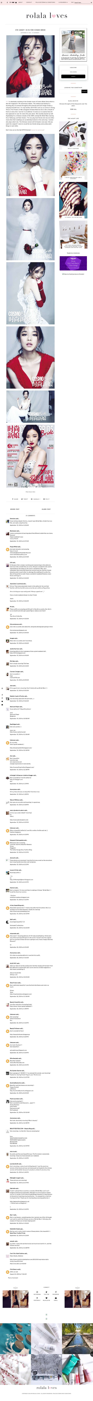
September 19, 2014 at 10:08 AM (20, 718)
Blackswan (13, 531)
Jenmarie (12, 858)
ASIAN (13, 27)
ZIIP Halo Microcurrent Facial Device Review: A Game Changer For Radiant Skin (73, 246)
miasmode (13, 933)
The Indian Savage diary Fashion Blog (21, 850)
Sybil (11, 919)
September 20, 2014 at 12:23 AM (20, 927)
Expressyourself (15, 1108)
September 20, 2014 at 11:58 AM (20, 996)
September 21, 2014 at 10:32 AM (20, 1112)
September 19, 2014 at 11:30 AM (20, 734)
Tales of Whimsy (15, 800)
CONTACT (29, 2)
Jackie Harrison (14, 649)
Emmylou (13, 518)
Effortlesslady (14, 1058)
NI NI (48, 27)
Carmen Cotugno (15, 671)
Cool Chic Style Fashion (17, 1253)
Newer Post (14, 509)
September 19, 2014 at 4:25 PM (19, 822)
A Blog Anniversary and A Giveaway (73, 178)
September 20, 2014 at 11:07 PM (19, 1077)
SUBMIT (73, 76)
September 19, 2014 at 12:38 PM (19, 769)
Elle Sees (12, 661)
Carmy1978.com (15, 677)
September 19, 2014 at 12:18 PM (19, 750)
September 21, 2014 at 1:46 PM (19, 1172)
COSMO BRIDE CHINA (30, 27)
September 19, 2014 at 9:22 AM (19, 701)
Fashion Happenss (15, 832)
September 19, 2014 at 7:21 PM (19, 899)
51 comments (35, 32)
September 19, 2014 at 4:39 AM (19, 632)
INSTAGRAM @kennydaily (18, 1140)
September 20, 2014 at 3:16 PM (19, 1023)
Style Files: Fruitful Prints (17, 1233)
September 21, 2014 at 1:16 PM (19, 1158)
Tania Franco (14, 982)
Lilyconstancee (14, 624)
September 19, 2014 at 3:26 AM (19, 601)
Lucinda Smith (14, 1164)
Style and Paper (14, 706)
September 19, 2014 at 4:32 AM (19, 618)
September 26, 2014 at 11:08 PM (19, 1248)
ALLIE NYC (13, 963)
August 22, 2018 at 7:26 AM (18, 1274)
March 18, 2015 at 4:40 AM (18, 1263)
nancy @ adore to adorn (17, 810)
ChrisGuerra (13, 1269)
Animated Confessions (16, 925)
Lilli (11, 562)
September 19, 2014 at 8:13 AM (19, 666)
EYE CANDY (43, 27)
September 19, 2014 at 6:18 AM (19, 643)
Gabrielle (13, 1188)
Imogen (12, 638)
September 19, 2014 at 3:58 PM (19, 804)
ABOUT (20, 2)
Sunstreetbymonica (16, 1083)
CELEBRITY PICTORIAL (20, 27)
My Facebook (14, 1110)
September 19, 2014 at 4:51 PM (19, 852)
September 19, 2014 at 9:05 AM (19, 690)
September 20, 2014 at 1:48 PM (19, 1008)
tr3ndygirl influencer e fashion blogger (21, 775)
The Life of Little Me (16, 616)
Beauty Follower (15, 1028)
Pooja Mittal (13, 546)
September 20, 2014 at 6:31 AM (19, 947)
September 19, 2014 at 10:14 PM (19, 913)
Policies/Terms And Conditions (62, 1393)
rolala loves (36, 1393)
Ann (11, 756)
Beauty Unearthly (15, 1002)
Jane (11, 685)
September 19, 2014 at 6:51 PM (19, 864)
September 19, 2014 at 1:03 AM (19, 525)
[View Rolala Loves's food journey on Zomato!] (73, 274)
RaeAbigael (13, 724)
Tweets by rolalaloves (73, 253)
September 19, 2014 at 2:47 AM (19, 541)
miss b (12, 1151)
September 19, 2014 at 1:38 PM (19, 794)
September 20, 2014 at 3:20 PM (19, 1037)
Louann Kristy (14, 870)
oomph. (12, 1241)
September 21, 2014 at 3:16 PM (19, 1209)
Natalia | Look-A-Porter (17, 696)
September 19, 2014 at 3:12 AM (19, 578)
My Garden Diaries (15, 1070)
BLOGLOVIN (13, 1141)
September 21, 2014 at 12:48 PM (19, 1123)
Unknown (13, 740)
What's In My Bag (73, 148)
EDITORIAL (38, 27)
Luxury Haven (14, 538)
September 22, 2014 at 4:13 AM (19, 1235)
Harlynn (12, 888)
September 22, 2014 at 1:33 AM (19, 1223)
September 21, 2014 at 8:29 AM (19, 1093)
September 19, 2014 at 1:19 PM (19, 783)
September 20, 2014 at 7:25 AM (19, 957)
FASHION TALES (15, 1229)
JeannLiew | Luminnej (16, 583)
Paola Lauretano (15, 1098)
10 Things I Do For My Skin (73, 217)
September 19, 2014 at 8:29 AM (19, 680)
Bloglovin (13, 716)
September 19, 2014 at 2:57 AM (19, 557)
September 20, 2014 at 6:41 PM (19, 1065)
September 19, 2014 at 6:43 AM (19, 655)
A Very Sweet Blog (15, 905)
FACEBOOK (13, 1143)
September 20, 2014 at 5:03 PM (19, 1052)
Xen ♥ (11, 1215)
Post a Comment (13, 1278)
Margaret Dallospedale (17, 840)
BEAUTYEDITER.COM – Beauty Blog (21, 1128)
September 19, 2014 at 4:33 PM (19, 834)
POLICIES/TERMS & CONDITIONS (45, 2)
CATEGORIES (62, 2)
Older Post (46, 509)
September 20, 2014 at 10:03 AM (20, 977)
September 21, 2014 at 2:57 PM (19, 1182)
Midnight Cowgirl (15, 1178)
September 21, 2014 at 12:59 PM (19, 1146)
